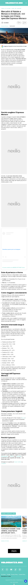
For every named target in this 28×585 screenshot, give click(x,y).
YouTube (18, 456)
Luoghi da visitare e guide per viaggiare (11, 8)
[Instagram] (6, 568)
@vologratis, (4, 456)
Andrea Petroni (4, 26)
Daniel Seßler (17, 462)
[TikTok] (14, 568)
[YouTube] (10, 568)
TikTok (11, 456)
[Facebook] (1, 568)
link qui (23, 418)
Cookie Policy (22, 574)
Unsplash (3, 463)
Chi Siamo (3, 574)
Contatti (8, 574)
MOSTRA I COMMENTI (14, 551)
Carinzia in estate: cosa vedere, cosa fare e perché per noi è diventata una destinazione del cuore (10, 531)
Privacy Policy (14, 574)
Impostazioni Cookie (6, 576)
